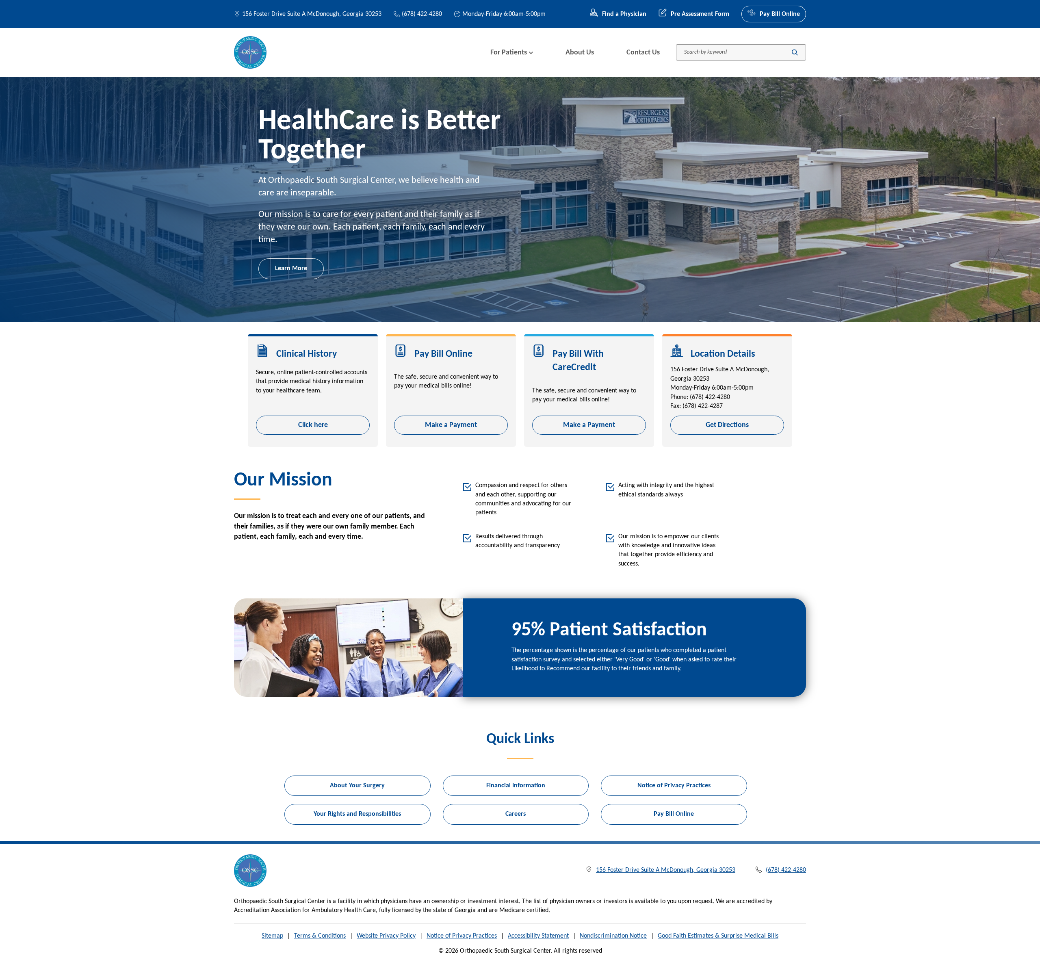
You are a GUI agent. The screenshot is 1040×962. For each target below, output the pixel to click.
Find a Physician (624, 14)
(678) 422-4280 (422, 14)
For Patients (508, 52)
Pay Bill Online (780, 14)
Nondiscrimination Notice (613, 936)
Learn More (291, 268)
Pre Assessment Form (700, 14)
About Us (580, 52)
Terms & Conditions (320, 936)
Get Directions (727, 425)
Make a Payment (451, 425)
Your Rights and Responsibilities (357, 814)
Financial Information (515, 785)
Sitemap (272, 936)
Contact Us (643, 52)
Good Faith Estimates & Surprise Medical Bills (718, 936)
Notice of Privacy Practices (674, 785)
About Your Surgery (357, 785)
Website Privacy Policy (386, 936)
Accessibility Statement (538, 936)
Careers (515, 814)
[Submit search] (795, 53)
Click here (313, 425)
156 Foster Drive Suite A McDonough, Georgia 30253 (311, 14)
